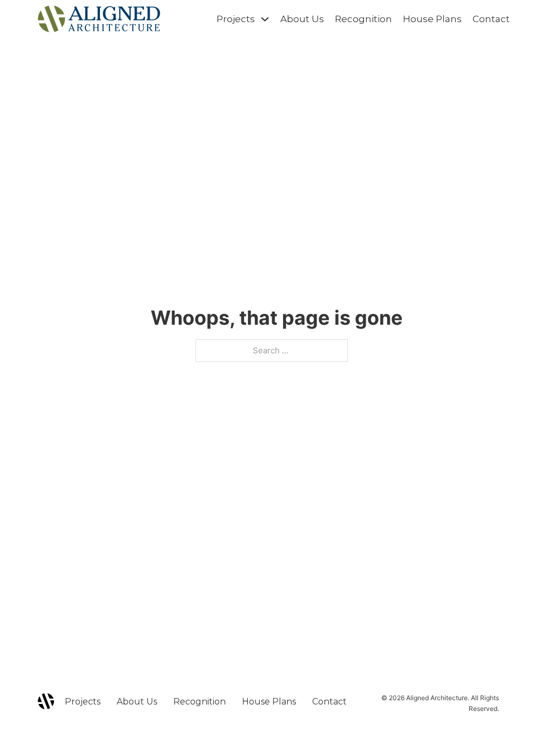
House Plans (432, 19)
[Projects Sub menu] (264, 19)
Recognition (363, 19)
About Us (302, 19)
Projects (236, 19)
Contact (491, 19)
